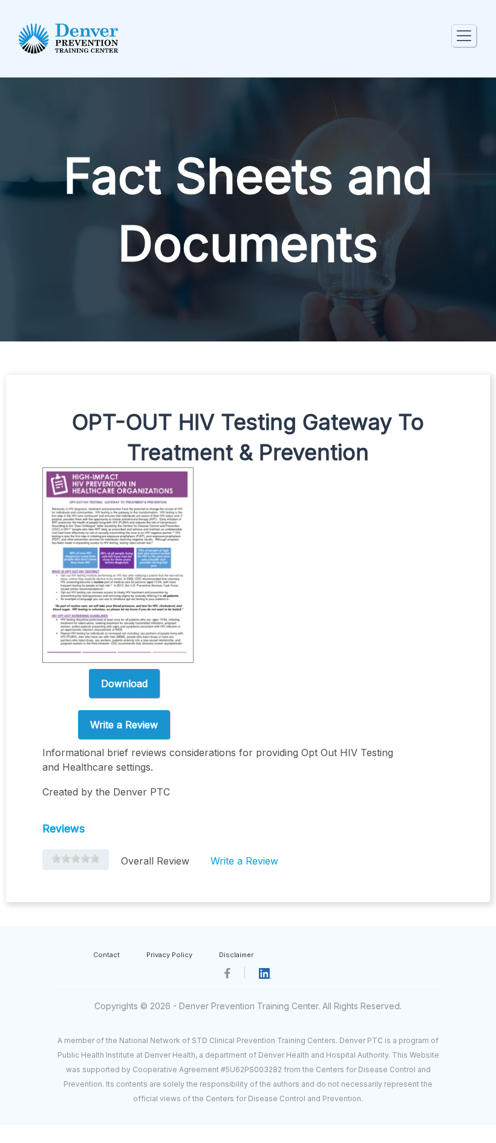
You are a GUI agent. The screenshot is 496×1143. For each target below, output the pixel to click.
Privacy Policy (169, 954)
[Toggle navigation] (464, 35)
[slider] (75, 858)
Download (124, 683)
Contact (106, 954)
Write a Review (124, 725)
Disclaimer (236, 954)
